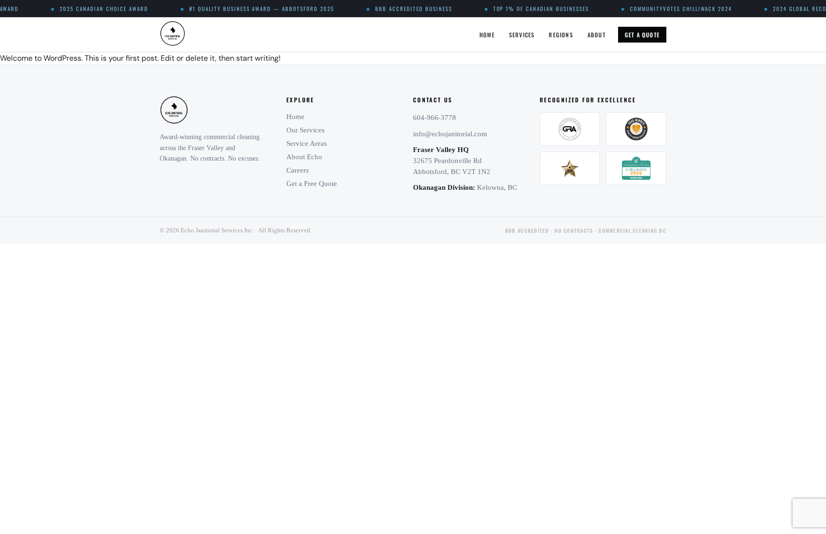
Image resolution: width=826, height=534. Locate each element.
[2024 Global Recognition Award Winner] (570, 129)
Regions (561, 35)
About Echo (304, 157)
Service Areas (306, 143)
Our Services (305, 130)
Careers (297, 170)
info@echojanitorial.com (450, 134)
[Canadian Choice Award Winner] (570, 168)
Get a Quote (642, 35)
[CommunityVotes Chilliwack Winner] (636, 168)
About (596, 35)
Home (487, 35)
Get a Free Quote (311, 183)
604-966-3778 (434, 117)
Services (522, 35)
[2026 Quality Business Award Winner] (636, 129)
